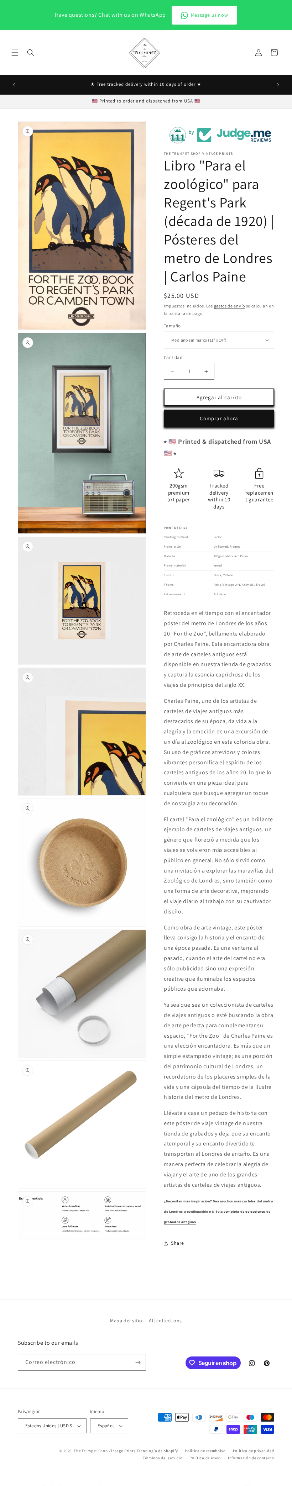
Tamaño (172, 326)
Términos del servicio (163, 1457)
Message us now (209, 15)
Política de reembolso (205, 1450)
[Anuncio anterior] (14, 85)
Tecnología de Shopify (157, 1450)
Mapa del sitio (126, 1320)
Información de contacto (251, 1457)
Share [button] (177, 1243)
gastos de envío (229, 306)
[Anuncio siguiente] (278, 85)
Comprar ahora (219, 418)
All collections (165, 1320)
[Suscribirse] (138, 1362)
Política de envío (205, 1457)
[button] (15, 52)
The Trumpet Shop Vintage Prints (105, 1450)
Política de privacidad (253, 1450)
